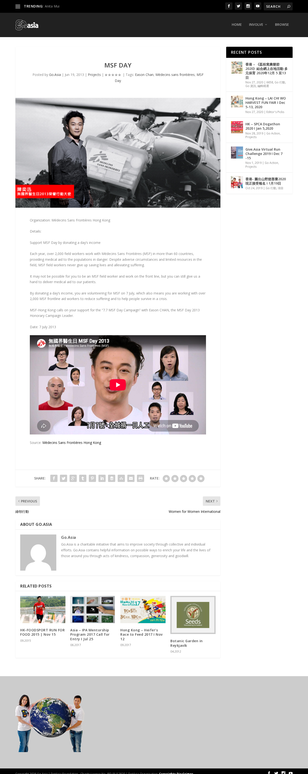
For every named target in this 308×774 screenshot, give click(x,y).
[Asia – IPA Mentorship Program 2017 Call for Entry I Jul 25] (93, 609)
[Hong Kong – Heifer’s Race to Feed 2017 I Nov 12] (143, 609)
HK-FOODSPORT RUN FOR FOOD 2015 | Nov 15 (42, 632)
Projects (94, 74)
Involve (256, 25)
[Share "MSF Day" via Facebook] (54, 478)
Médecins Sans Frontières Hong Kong (71, 442)
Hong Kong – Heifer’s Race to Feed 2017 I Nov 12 (141, 634)
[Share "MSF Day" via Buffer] (111, 478)
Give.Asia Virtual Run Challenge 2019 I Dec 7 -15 (263, 153)
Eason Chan (144, 74)
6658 (269, 82)
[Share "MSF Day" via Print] (140, 478)
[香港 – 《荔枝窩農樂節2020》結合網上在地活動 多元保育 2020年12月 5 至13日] (237, 67)
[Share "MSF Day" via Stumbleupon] (121, 478)
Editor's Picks (275, 112)
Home (237, 25)
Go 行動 (280, 82)
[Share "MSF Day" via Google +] (73, 478)
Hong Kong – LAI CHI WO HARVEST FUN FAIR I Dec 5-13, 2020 (265, 102)
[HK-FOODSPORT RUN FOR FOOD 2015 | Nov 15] (42, 609)
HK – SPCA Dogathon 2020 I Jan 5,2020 (262, 126)
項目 (280, 188)
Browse (282, 25)
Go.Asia (55, 74)
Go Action (273, 133)
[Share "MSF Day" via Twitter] (63, 478)
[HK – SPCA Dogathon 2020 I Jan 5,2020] (237, 127)
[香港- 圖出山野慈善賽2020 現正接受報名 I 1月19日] (237, 182)
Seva (48, 6)
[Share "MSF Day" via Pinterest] (92, 478)
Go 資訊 (250, 86)
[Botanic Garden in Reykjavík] (193, 615)
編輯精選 (263, 86)
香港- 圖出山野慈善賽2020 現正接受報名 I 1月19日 (265, 181)
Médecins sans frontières (175, 74)
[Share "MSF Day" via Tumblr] (83, 478)
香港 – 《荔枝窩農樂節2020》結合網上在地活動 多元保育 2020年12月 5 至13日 (266, 71)
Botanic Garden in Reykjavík (186, 643)
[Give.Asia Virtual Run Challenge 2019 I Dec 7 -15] (237, 153)
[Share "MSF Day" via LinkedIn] (102, 478)
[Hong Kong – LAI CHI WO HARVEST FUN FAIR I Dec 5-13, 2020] (237, 101)
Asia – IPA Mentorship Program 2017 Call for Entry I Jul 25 (90, 634)
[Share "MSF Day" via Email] (131, 478)
